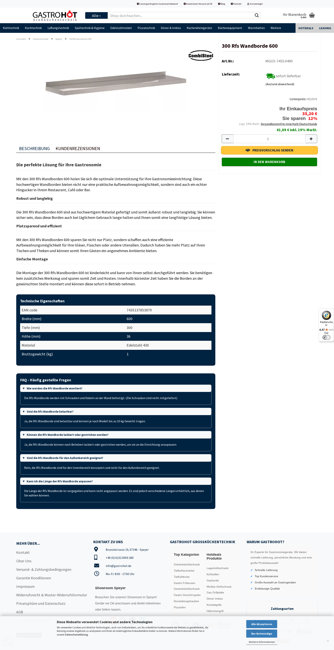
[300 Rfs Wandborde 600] (115, 87)
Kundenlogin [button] (256, 3)
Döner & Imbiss (171, 28)
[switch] (326, 337)
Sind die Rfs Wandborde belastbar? (50, 411)
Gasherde (213, 580)
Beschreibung (34, 148)
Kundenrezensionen (78, 148)
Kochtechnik (33, 28)
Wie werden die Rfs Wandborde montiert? (54, 388)
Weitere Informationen (262, 642)
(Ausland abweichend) (279, 84)
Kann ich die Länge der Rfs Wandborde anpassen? (60, 481)
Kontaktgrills (214, 604)
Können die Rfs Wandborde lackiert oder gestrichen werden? (67, 435)
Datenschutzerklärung (76, 634)
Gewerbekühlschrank (187, 588)
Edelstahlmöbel (121, 28)
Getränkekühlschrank (187, 564)
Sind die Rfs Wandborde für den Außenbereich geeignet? (65, 458)
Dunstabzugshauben (186, 601)
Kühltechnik (11, 28)
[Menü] (327, 642)
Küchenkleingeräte (199, 28)
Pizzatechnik (146, 28)
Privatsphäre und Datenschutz (41, 603)
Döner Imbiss (215, 598)
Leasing (325, 28)
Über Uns (23, 560)
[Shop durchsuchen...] (256, 15)
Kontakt (237, 3)
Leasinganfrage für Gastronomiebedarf (158, 3)
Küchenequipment (230, 28)
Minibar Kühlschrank (219, 586)
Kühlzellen (213, 574)
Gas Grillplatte (215, 592)
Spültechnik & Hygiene (90, 28)
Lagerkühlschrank (217, 568)
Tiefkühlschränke (184, 570)
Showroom (135, 597)
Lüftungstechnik (58, 28)
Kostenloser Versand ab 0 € (199, 3)
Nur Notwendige (261, 633)
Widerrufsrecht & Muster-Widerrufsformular (51, 594)
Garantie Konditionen (33, 577)
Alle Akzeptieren (261, 624)
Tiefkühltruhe (182, 576)
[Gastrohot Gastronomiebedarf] (55, 15)
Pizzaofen (180, 607)
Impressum (25, 586)
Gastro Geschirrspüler (187, 594)
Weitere (276, 28)
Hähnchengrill (215, 611)
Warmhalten (256, 28)
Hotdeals (305, 28)
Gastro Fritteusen (184, 583)
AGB (19, 611)
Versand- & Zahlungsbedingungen (43, 569)
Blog (222, 3)
